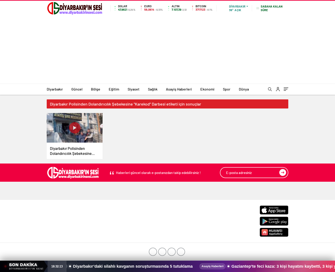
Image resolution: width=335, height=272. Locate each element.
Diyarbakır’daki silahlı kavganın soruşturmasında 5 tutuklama (102, 266)
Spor (226, 89)
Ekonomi (207, 89)
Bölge (95, 89)
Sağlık (152, 89)
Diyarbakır (55, 89)
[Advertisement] (167, 49)
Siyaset (133, 89)
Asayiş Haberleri (179, 89)
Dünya (244, 89)
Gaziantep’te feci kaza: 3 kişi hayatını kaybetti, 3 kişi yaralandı (261, 266)
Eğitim (114, 89)
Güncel (76, 89)
